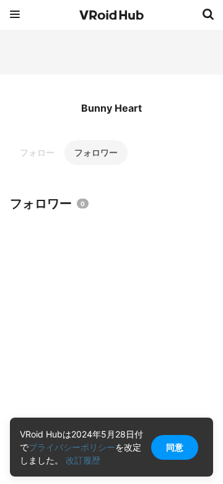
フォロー (37, 152)
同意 (174, 447)
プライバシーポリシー (71, 447)
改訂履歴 (83, 460)
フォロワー (96, 152)
